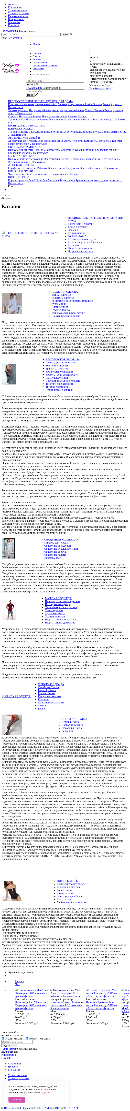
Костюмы (94, 168)
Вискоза (62, 104)
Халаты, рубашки (18, 110)
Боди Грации (67, 180)
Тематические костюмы (59, 383)
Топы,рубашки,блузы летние (68, 312)
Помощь (6, 1057)
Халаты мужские (55, 616)
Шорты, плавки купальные (60, 619)
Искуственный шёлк (61, 119)
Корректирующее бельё (21, 180)
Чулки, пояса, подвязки (59, 389)
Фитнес (42, 705)
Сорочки (13, 116)
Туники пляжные (18, 131)
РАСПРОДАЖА (17, 125)
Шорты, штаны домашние (60, 622)
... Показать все (23, 113)
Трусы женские (84, 180)
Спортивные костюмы (51, 702)
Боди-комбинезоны (49, 140)
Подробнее (46, 1092)
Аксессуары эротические (22, 140)
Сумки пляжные (60, 309)
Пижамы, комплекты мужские (25, 159)
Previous (19, 981)
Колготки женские (37, 174)
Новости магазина (39, 1038)
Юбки (41, 708)
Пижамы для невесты (20, 149)
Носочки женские (59, 174)
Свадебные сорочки (106, 149)
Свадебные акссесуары (47, 149)
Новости (53, 65)
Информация (8, 1054)
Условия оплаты (17, 1075)
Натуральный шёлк (46, 104)
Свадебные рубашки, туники (77, 149)
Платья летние (117, 131)
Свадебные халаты (19, 152)
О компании (40, 65)
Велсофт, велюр (102, 119)
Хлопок (97, 104)
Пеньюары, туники (57, 377)
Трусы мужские (111, 159)
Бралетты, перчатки (72, 140)
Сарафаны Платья (18, 168)
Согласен (16, 1099)
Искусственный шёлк (80, 104)
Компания (7, 1051)
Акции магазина (15, 1038)
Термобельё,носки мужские (86, 159)
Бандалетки (76, 174)
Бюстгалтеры (64, 899)
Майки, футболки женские (72, 902)
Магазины (14, 1069)
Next (17, 984)
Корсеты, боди (52, 557)
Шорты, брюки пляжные (65, 316)
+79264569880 (9, 31)
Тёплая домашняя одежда (82, 239)
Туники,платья (16, 119)
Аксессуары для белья (107, 180)
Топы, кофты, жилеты (80, 248)
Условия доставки (18, 1078)
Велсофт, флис (111, 104)
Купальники (101, 131)
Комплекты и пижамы (21, 104)
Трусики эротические (58, 386)
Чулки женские (17, 174)
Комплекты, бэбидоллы (97, 140)
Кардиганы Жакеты (77, 168)
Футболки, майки (18, 162)
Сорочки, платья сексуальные (63, 380)
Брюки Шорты (56, 168)
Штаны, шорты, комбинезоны (85, 242)
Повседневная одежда (56, 159)
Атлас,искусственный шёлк (68, 110)
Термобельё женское (47, 180)
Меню (36, 44)
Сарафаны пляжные (40, 131)
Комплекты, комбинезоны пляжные (73, 131)
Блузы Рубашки (38, 168)
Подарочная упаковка (80, 251)
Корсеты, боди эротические (62, 374)
